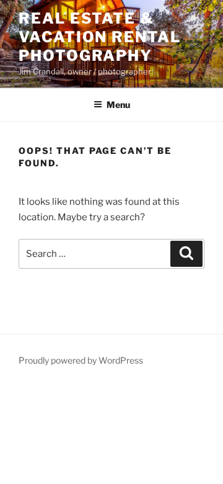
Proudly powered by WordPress (81, 360)
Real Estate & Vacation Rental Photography (100, 37)
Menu (118, 104)
